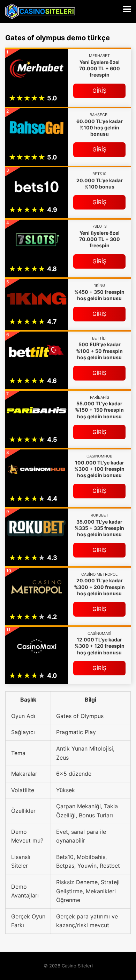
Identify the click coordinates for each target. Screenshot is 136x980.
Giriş (99, 90)
